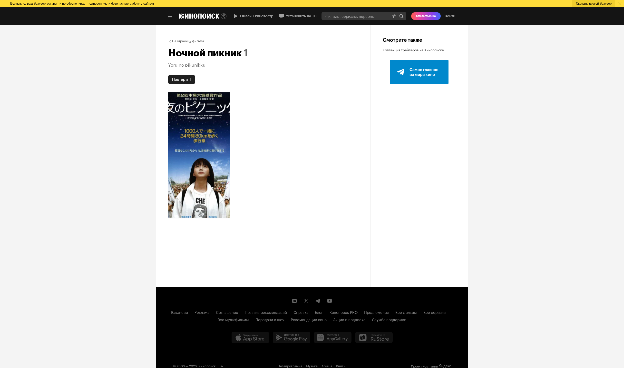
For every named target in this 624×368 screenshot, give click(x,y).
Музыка (312, 365)
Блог (319, 312)
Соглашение (227, 312)
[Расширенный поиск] (394, 16)
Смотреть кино (426, 16)
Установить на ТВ (301, 16)
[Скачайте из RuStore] (374, 337)
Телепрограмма (290, 365)
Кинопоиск (207, 365)
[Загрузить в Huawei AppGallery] (332, 337)
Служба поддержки (389, 319)
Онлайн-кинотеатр (256, 16)
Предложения (376, 312)
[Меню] (170, 17)
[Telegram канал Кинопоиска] (318, 301)
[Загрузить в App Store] (250, 337)
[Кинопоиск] (199, 16)
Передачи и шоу (269, 319)
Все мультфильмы (233, 319)
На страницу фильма (188, 41)
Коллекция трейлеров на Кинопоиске (413, 49)
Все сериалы (434, 312)
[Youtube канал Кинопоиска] (329, 301)
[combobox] (355, 16)
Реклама (202, 312)
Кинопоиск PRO (344, 312)
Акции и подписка (349, 319)
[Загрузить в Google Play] (291, 337)
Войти (450, 16)
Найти (401, 16)
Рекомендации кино (309, 319)
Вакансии (179, 312)
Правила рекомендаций (266, 312)
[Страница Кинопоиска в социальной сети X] (306, 301)
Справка (300, 312)
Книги (340, 365)
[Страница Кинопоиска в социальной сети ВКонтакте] (294, 301)
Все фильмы (406, 312)
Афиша (327, 365)
